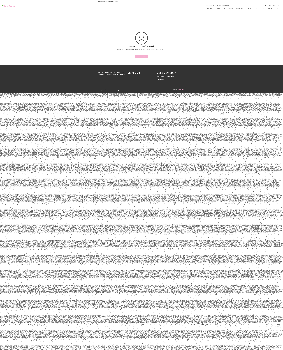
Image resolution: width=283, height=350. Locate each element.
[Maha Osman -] (8, 6)
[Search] (278, 5)
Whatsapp (161, 79)
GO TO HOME (141, 56)
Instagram (171, 76)
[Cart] (274, 5)
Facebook (161, 76)
